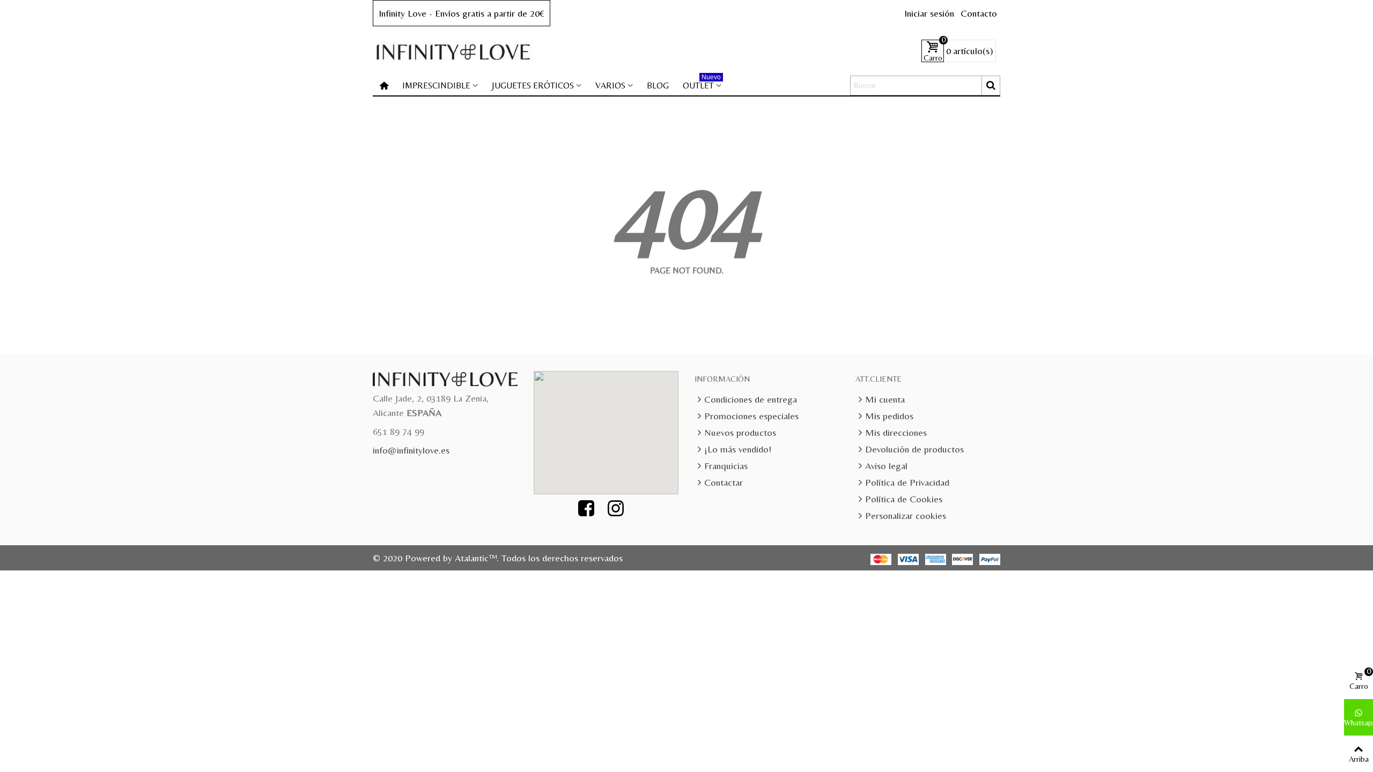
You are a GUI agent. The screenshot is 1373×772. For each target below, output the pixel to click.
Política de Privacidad (907, 482)
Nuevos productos (740, 432)
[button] (612, 426)
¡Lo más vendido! (737, 449)
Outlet (702, 83)
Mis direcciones (896, 432)
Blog (658, 85)
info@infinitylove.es (411, 450)
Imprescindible (436, 85)
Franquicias (726, 465)
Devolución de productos (914, 449)
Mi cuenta (885, 399)
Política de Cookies (903, 498)
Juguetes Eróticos (533, 85)
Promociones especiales (751, 415)
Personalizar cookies (905, 515)
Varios (610, 85)
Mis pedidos (889, 415)
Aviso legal (886, 465)
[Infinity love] (453, 51)
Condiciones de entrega (750, 399)
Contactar (723, 482)
